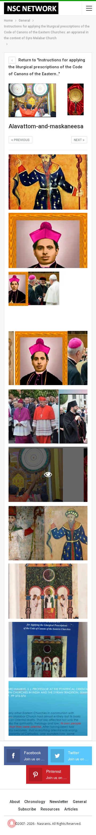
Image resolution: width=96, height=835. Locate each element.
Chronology (34, 802)
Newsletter (59, 802)
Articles (71, 809)
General (80, 802)
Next (78, 140)
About (15, 802)
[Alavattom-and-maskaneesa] (48, 182)
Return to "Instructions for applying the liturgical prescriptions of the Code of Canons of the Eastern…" (47, 67)
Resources (50, 809)
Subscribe (27, 809)
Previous (21, 140)
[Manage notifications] (11, 823)
